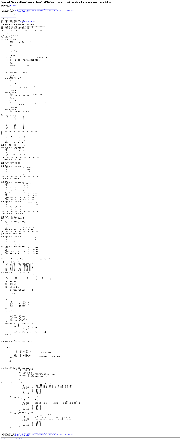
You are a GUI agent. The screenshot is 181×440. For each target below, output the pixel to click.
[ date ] (14, 11)
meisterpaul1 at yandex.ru (8, 17)
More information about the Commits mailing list (11, 438)
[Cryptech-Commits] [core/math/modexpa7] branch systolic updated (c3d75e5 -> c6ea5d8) (37, 9)
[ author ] (28, 11)
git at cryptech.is (12, 5)
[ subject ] (23, 11)
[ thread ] (19, 11)
